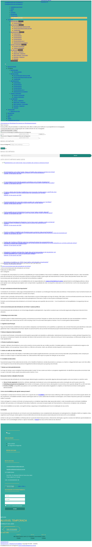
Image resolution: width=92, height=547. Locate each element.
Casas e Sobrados (16, 44)
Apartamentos (15, 32)
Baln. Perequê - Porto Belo (21, 55)
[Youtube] (13, 458)
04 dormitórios (18, 39)
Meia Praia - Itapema (19, 53)
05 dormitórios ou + (19, 41)
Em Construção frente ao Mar (22, 27)
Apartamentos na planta (21, 43)
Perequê (16, 59)
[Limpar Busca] (5, 148)
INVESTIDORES (14, 21)
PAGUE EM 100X (18, 23)
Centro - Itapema (18, 52)
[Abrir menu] (5, 64)
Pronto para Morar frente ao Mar (23, 28)
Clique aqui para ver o (9, 486)
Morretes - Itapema (19, 57)
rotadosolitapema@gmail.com (15, 466)
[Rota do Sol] (13, 456)
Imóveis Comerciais (19, 46)
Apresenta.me (4, 542)
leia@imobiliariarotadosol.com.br (16, 469)
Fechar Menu (14, 61)
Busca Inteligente (5, 144)
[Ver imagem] (16, 266)
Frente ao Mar (14, 25)
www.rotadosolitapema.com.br (27, 545)
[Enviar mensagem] (45, 134)
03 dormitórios (18, 37)
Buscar (2, 148)
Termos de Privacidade (6, 130)
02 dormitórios (18, 36)
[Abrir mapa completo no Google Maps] (15, 486)
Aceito (15, 130)
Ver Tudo (20, 21)
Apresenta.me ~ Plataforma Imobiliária (11, 544)
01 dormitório (17, 34)
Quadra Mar (17, 30)
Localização (14, 50)
